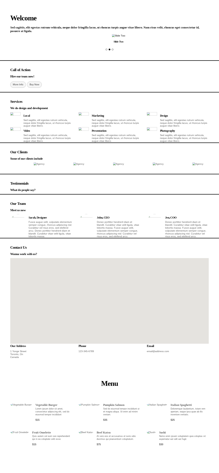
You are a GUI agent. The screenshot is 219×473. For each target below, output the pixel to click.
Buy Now (34, 84)
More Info (18, 84)
